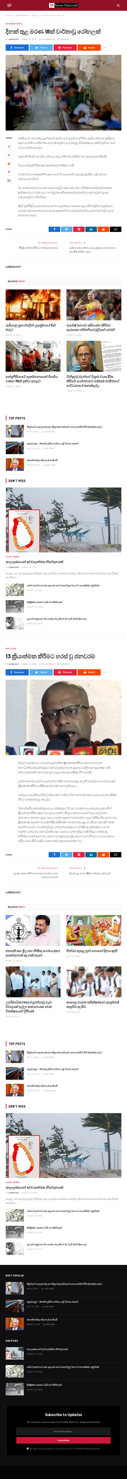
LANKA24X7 (13, 39)
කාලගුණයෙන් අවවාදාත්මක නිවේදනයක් (34, 562)
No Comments (48, 39)
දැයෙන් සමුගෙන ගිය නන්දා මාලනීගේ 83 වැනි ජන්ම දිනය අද (56, 618)
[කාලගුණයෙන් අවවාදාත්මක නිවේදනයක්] (63, 519)
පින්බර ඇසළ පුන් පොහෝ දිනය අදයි (91, 951)
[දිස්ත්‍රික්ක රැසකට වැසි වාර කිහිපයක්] (15, 606)
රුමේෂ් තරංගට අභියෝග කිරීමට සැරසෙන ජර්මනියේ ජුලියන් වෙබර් (90, 327)
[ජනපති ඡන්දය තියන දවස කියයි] (15, 464)
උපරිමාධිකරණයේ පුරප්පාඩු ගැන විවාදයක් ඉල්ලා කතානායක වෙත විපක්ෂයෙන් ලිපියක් (29, 1006)
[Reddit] (9, 163)
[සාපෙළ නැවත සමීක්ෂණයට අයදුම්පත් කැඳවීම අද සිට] (93, 981)
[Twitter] (9, 155)
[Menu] (9, 5)
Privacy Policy (82, 1448)
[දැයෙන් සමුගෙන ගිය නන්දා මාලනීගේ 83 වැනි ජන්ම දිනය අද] (15, 623)
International (14, 24)
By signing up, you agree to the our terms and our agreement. (65, 1448)
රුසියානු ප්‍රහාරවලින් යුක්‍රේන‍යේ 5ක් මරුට (31, 327)
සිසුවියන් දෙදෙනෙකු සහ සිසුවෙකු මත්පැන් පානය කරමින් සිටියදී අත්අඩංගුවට (64, 426)
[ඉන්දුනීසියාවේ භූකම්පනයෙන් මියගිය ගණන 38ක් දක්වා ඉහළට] (33, 356)
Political (11, 648)
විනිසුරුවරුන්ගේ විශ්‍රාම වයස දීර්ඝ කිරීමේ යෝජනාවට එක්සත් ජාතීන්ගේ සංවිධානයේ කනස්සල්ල (92, 380)
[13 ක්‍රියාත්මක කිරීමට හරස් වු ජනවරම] (63, 717)
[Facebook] (9, 146)
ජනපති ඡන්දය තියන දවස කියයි (42, 460)
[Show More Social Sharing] (105, 47)
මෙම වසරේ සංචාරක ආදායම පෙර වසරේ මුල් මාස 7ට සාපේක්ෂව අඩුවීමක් (63, 585)
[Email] (9, 180)
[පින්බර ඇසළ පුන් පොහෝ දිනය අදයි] (93, 930)
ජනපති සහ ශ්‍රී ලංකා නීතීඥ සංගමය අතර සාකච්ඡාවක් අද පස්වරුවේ (33, 953)
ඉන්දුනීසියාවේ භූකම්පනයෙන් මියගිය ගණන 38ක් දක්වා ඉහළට (32, 378)
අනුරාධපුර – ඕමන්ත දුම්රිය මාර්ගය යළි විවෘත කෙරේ (52, 443)
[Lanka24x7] (63, 5)
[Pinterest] (9, 172)
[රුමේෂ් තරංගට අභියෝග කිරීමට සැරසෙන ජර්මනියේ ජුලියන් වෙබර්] (93, 304)
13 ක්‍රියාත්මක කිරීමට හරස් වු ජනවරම (38, 247)
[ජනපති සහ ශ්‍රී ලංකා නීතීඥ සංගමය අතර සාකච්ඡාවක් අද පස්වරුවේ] (33, 930)
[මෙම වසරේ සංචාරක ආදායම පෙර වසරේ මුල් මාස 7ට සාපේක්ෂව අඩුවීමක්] (15, 589)
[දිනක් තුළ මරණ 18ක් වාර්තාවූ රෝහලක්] (63, 92)
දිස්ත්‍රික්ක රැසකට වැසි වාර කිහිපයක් (44, 602)
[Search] (118, 5)
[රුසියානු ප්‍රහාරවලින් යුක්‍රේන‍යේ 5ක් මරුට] (33, 304)
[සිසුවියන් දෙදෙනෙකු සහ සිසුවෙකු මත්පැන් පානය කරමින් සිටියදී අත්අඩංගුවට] (15, 431)
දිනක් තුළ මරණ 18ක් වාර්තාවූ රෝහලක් (89, 873)
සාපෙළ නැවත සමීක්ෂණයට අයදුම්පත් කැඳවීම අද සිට (92, 1004)
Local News (12, 557)
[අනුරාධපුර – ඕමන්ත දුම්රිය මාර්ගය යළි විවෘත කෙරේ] (15, 448)
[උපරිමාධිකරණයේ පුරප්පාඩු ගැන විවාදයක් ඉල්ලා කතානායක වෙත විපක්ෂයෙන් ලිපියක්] (33, 981)
